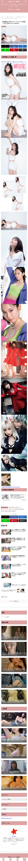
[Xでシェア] (5, 535)
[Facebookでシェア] (5, 538)
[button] (22, 49)
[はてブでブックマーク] (17, 538)
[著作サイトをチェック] (12, 844)
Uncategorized (5, 507)
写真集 (17, 509)
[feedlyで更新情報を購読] (14, 844)
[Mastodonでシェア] (11, 535)
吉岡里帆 (21, 509)
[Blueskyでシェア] (17, 535)
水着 (3, 511)
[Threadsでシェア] (11, 538)
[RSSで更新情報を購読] (16, 844)
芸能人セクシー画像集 (14, 1)
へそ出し (12, 509)
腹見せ (14, 511)
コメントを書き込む (14, 601)
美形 (10, 511)
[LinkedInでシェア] (14, 542)
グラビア (18, 507)
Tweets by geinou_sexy (6, 818)
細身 (7, 511)
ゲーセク (14, 836)
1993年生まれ (12, 507)
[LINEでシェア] (23, 538)
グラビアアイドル (5, 509)
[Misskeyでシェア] (23, 535)
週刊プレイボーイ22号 (17, 61)
